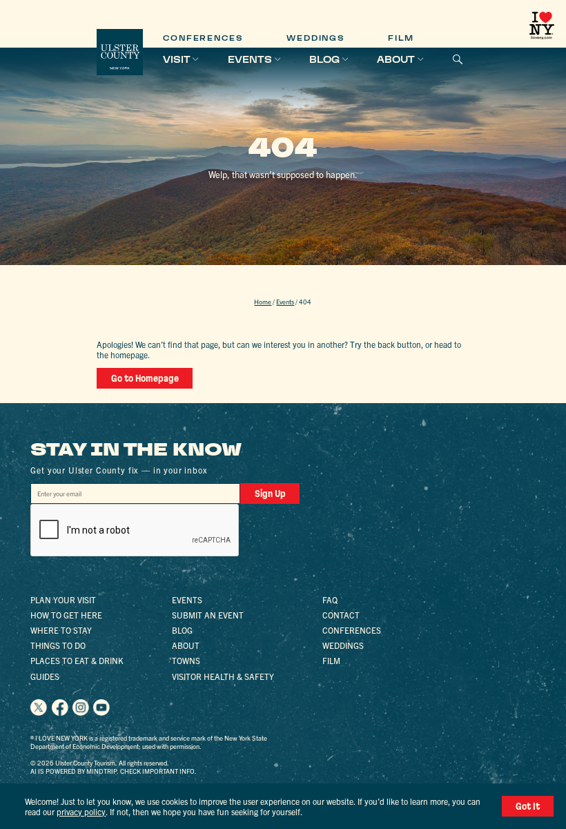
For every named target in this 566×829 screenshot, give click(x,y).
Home (262, 302)
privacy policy (81, 811)
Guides (44, 676)
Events (250, 59)
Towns (186, 660)
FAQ (330, 599)
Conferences (203, 38)
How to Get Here (66, 614)
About (396, 59)
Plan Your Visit (63, 599)
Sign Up (270, 493)
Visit (177, 59)
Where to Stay (61, 630)
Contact (341, 614)
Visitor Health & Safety (223, 676)
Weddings (315, 38)
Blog (324, 59)
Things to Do (58, 645)
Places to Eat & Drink (77, 660)
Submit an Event (208, 614)
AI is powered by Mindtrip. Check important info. (113, 771)
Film (401, 38)
